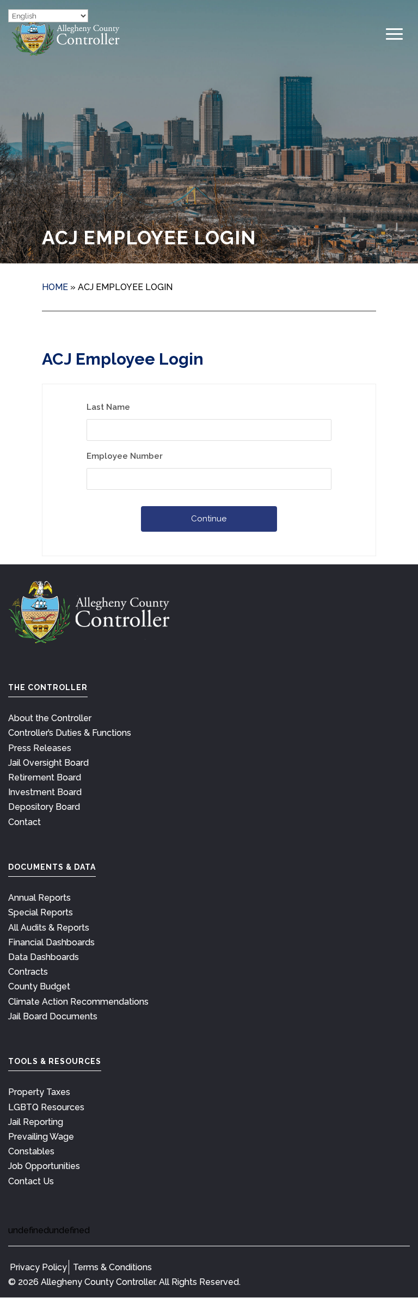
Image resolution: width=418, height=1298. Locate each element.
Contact (24, 822)
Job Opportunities (44, 1166)
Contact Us (31, 1181)
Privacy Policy (38, 1267)
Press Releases (39, 748)
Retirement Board (44, 777)
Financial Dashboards (51, 942)
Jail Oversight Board (48, 763)
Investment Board (45, 792)
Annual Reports (39, 898)
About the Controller (49, 718)
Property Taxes (39, 1092)
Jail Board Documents (52, 1016)
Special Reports (40, 912)
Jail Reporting (35, 1122)
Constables (31, 1151)
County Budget (39, 986)
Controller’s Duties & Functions (69, 733)
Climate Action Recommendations (78, 1001)
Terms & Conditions (112, 1267)
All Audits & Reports (48, 927)
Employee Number (125, 456)
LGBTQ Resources (46, 1107)
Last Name (108, 407)
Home (55, 287)
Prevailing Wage (41, 1136)
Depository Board (44, 807)
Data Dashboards (43, 957)
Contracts (28, 972)
